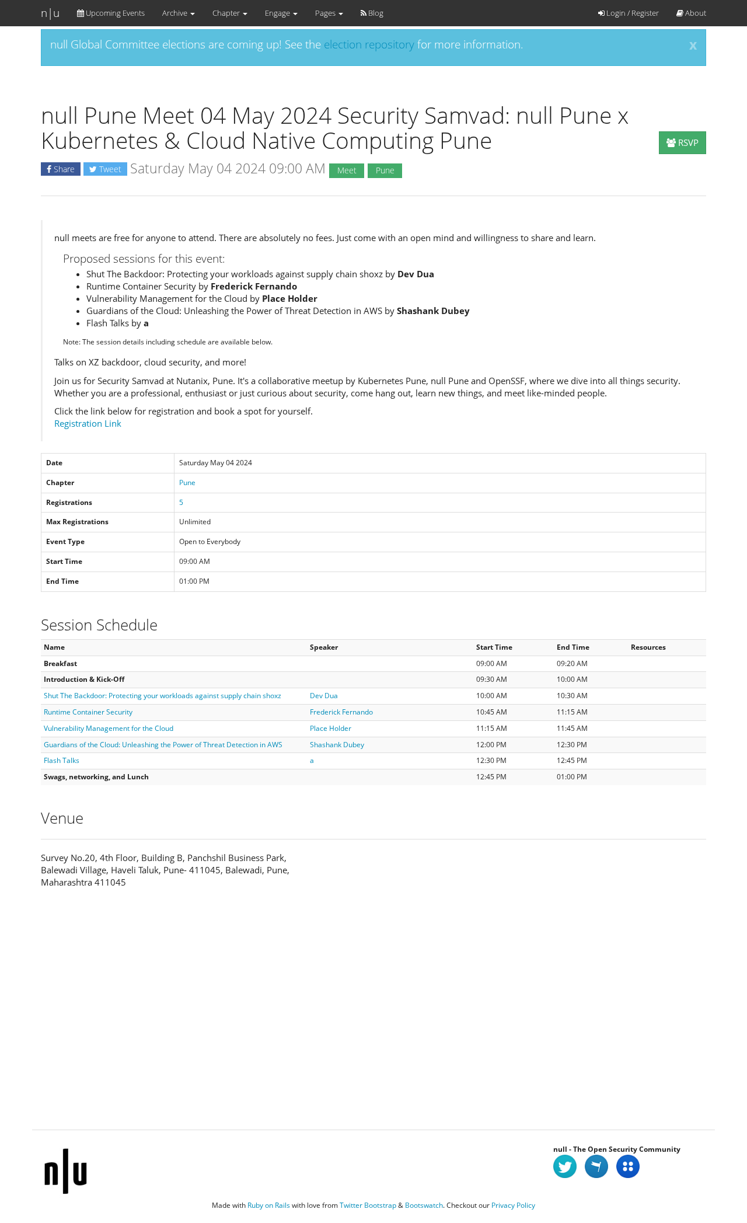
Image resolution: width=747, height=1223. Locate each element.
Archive (175, 13)
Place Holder (330, 728)
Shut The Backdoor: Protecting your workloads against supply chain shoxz (162, 696)
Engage (278, 13)
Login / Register (632, 13)
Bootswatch (424, 1205)
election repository (369, 44)
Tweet (109, 169)
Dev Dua (324, 696)
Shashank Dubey (337, 745)
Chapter (227, 13)
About (694, 13)
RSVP (687, 142)
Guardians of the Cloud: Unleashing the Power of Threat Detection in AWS (163, 745)
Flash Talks (61, 760)
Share (63, 169)
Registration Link (87, 423)
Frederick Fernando (341, 712)
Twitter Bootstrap (368, 1205)
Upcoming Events (114, 13)
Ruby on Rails (268, 1205)
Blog (374, 13)
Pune (187, 482)
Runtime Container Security (88, 712)
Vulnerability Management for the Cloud (108, 728)
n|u (50, 12)
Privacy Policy (513, 1205)
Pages (326, 13)
